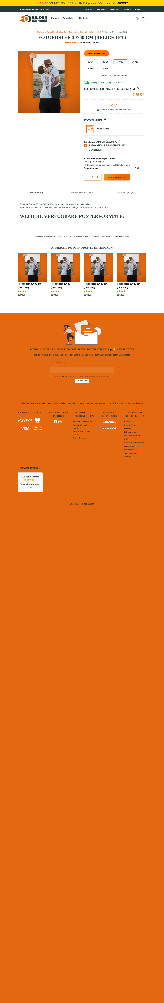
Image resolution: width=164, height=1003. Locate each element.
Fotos (54, 18)
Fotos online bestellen (82, 422)
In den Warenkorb (116, 177)
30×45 (135, 62)
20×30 (91, 62)
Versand (127, 429)
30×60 (91, 68)
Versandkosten (135, 403)
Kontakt (138, 9)
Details (21, 295)
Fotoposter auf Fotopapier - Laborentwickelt (85, 32)
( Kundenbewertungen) (88, 42)
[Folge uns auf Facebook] (55, 422)
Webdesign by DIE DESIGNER (82, 504)
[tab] (36, 194)
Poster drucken (79, 438)
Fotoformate (114, 9)
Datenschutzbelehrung (134, 443)
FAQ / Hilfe (88, 9)
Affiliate (127, 457)
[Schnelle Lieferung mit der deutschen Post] (109, 429)
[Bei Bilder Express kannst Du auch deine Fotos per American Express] (37, 429)
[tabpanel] (82, 212)
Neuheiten (84, 18)
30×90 (105, 68)
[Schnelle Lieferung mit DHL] (109, 424)
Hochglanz (102, 129)
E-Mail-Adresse (57, 363)
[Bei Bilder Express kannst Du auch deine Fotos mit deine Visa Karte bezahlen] (25, 429)
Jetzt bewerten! (131, 453)
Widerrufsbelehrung (133, 436)
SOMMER (123, 3)
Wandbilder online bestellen (57, 32)
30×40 (120, 62)
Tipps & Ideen (101, 9)
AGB (126, 439)
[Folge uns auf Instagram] (59, 422)
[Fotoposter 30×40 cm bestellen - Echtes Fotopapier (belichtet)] (49, 82)
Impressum (129, 446)
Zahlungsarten (130, 432)
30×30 (105, 62)
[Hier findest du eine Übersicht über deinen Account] (137, 18)
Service (126, 9)
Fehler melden (130, 450)
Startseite (40, 32)
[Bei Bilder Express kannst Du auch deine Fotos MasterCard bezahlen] (37, 421)
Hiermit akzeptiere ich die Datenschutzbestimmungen (80, 376)
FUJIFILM (126, 237)
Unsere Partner (130, 425)
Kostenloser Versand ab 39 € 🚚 (34, 9)
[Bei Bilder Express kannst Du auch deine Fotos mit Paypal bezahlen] (25, 421)
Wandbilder (68, 18)
